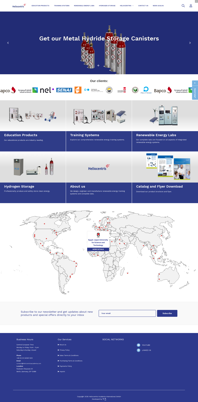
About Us (62, 345)
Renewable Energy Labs (84, 6)
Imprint (62, 371)
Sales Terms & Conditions (69, 355)
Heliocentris (125, 6)
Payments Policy (66, 366)
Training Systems (61, 6)
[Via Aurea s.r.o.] (104, 399)
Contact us (143, 6)
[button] (8, 42)
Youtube (146, 345)
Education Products (40, 6)
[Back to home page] (19, 5)
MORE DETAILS (84, 263)
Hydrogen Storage (107, 6)
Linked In (146, 350)
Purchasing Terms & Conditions (70, 361)
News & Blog (158, 6)
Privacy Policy (65, 350)
